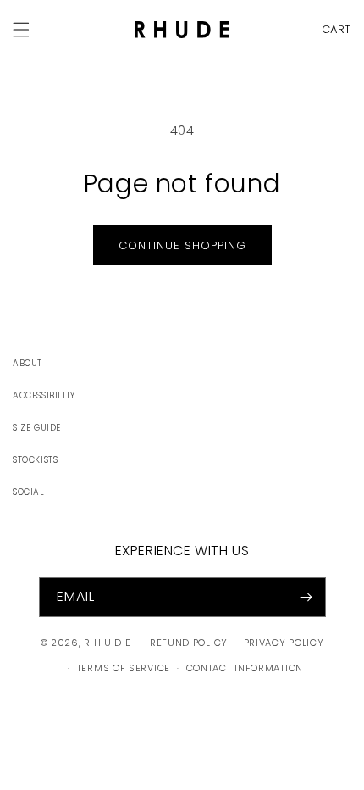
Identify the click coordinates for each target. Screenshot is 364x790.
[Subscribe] (306, 597)
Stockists (35, 459)
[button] (332, 29)
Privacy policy (284, 642)
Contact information (244, 668)
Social (29, 492)
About (27, 363)
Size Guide (37, 427)
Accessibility (44, 395)
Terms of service (123, 668)
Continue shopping (182, 245)
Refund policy (189, 642)
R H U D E (107, 642)
